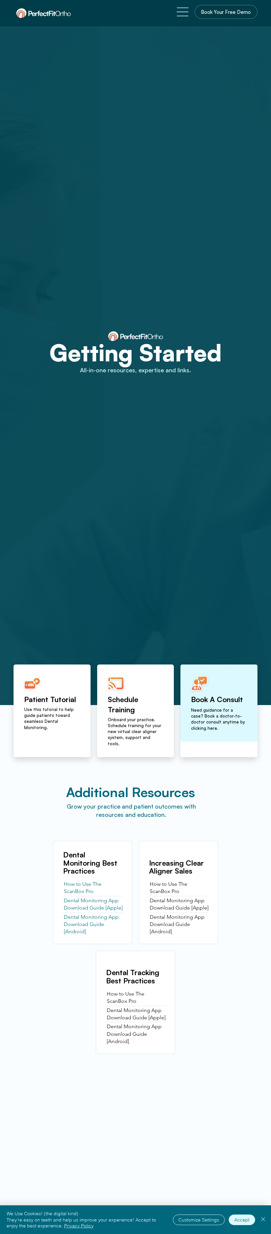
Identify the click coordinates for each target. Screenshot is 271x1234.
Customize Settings (198, 1220)
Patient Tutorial (50, 699)
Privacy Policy (79, 1226)
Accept (242, 1220)
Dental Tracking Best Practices (132, 976)
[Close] (263, 1220)
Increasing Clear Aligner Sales (176, 866)
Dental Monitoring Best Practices (90, 862)
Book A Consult (217, 699)
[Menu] (182, 12)
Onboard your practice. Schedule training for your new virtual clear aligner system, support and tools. (134, 731)
